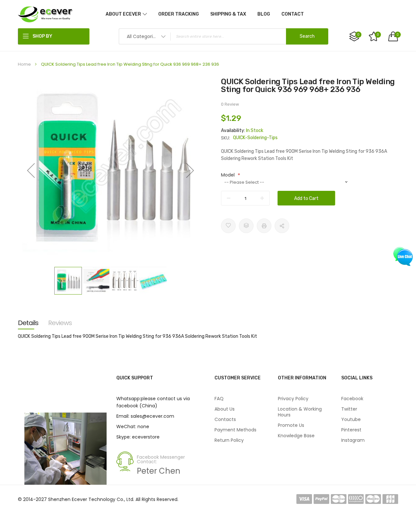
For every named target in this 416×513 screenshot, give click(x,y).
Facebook (352, 398)
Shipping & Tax (228, 14)
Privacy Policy (293, 398)
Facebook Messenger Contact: (161, 459)
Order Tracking (178, 14)
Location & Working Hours (300, 412)
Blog (263, 14)
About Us (224, 409)
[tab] (28, 322)
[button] (31, 170)
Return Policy (229, 440)
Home (24, 64)
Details (28, 322)
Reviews (60, 322)
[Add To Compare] (246, 225)
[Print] (264, 225)
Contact (292, 14)
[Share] (282, 225)
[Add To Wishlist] (228, 225)
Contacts (225, 419)
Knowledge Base (296, 436)
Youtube (351, 419)
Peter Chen (158, 471)
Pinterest (351, 430)
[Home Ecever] (45, 14)
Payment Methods (235, 430)
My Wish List (378, 34)
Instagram (353, 440)
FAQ (219, 398)
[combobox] (223, 36)
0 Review (230, 104)
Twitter (349, 409)
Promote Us (291, 425)
